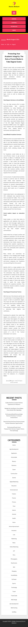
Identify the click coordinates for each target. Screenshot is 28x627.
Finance (14, 498)
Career (20, 380)
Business (14, 465)
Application (14, 453)
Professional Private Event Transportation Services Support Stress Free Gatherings (14, 429)
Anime (14, 445)
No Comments (15, 382)
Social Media (14, 575)
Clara (8, 380)
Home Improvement (14, 526)
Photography (14, 559)
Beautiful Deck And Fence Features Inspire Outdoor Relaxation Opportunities (14, 422)
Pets (14, 555)
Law (14, 535)
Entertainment (14, 490)
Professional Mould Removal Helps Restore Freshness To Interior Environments (14, 415)
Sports (14, 583)
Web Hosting (14, 608)
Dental (14, 478)
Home (14, 522)
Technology (14, 26)
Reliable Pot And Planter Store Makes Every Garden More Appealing (14, 409)
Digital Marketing (14, 482)
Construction (14, 473)
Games (14, 30)
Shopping (14, 22)
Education (14, 486)
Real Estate (14, 563)
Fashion (14, 494)
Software (14, 579)
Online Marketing (14, 547)
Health (14, 518)
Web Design (14, 600)
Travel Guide (14, 596)
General (14, 19)
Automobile (14, 457)
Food (14, 506)
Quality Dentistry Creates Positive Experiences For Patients (14, 403)
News (14, 543)
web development (14, 604)
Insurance (14, 530)
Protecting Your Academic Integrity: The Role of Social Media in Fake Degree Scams (14, 57)
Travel (14, 591)
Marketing (14, 539)
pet (14, 551)
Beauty (14, 461)
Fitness (14, 502)
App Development (14, 449)
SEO (14, 567)
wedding (14, 612)
